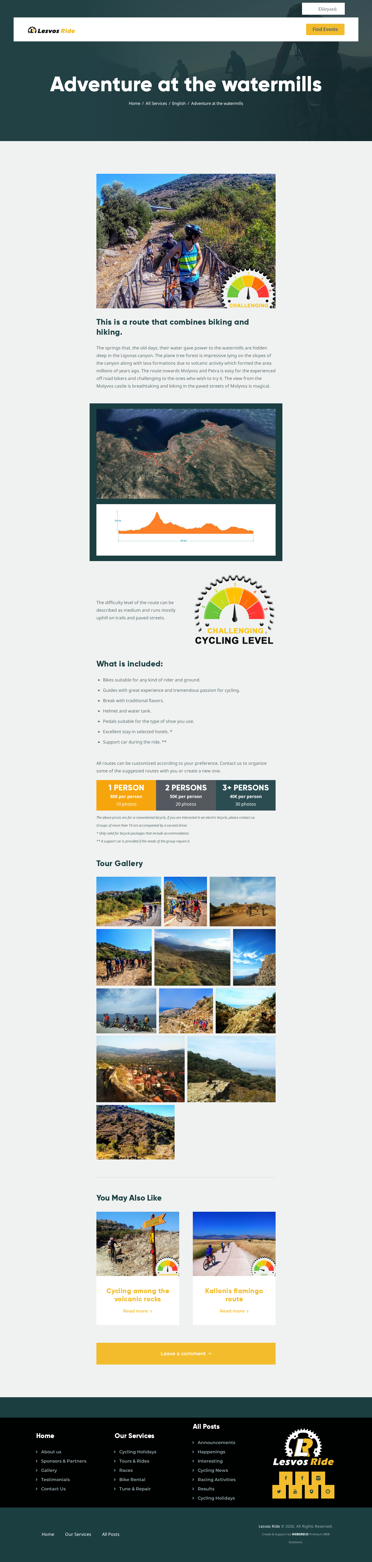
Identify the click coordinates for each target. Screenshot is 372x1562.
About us (51, 1451)
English (179, 103)
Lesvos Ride (269, 1526)
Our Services (78, 1534)
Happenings (211, 1451)
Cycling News (213, 1470)
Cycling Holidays (137, 1451)
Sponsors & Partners (63, 1461)
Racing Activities (217, 1479)
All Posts (111, 1534)
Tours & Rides (134, 1461)
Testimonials (55, 1479)
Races (126, 1470)
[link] (128, 901)
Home (134, 103)
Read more (135, 1311)
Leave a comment (184, 1354)
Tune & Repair (135, 1488)
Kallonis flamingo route (234, 1295)
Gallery (49, 1470)
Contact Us (53, 1488)
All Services (156, 103)
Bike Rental (132, 1479)
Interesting (210, 1461)
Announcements (216, 1442)
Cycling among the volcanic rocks (137, 1295)
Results (206, 1488)
